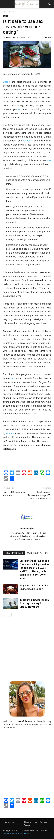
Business (43, 822)
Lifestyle (27, 822)
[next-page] (10, 614)
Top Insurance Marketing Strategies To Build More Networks (39, 495)
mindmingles (11, 37)
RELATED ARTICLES (14, 553)
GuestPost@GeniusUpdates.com (16, 833)
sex (20, 109)
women (10, 433)
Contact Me (9, 822)
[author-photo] (27, 524)
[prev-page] (5, 614)
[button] (5, 4)
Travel (19, 822)
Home (5, 11)
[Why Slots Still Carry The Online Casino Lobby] (10, 589)
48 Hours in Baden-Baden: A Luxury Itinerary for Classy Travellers (34, 603)
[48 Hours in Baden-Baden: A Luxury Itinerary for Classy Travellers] (10, 603)
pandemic (27, 140)
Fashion (27, 825)
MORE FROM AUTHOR (37, 553)
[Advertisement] (27, 648)
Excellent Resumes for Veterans (14, 494)
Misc (13, 11)
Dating (6, 81)
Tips (35, 822)
